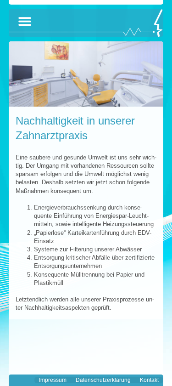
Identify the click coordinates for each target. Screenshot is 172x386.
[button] (25, 21)
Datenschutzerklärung (103, 380)
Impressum (53, 380)
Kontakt (149, 380)
